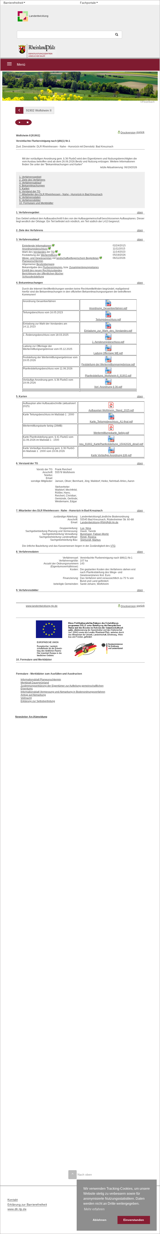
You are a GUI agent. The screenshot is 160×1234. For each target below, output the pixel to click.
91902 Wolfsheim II (38, 110)
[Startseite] (47, 51)
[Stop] (27, 122)
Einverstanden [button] (133, 1220)
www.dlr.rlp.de (17, 1209)
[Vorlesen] (19, 122)
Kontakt (13, 1199)
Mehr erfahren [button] (94, 1209)
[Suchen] (117, 34)
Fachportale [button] (88, 2)
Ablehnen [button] (99, 1220)
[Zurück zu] (19, 110)
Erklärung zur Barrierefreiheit (27, 1204)
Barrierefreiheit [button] (13, 2)
